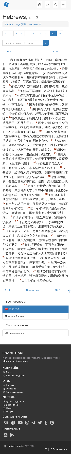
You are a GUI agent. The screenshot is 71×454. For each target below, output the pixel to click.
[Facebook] (13, 423)
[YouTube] (20, 423)
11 (46, 33)
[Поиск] (55, 4)
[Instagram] (27, 423)
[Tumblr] (46, 423)
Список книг (32, 290)
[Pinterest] (52, 423)
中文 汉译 (21, 24)
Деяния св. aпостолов (15, 361)
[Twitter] (40, 423)
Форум (9, 411)
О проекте (11, 388)
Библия (9, 24)
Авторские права (14, 391)
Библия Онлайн (15, 445)
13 (60, 33)
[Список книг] (39, 4)
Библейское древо (15, 375)
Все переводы (16, 332)
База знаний (12, 404)
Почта (9, 408)
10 (39, 33)
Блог (8, 372)
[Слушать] (47, 4)
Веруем (10, 385)
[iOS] (5, 435)
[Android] (12, 435)
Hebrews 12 (35, 24)
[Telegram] (33, 423)
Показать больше (14, 316)
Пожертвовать (59, 449)
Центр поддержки (15, 401)
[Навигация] (63, 4)
